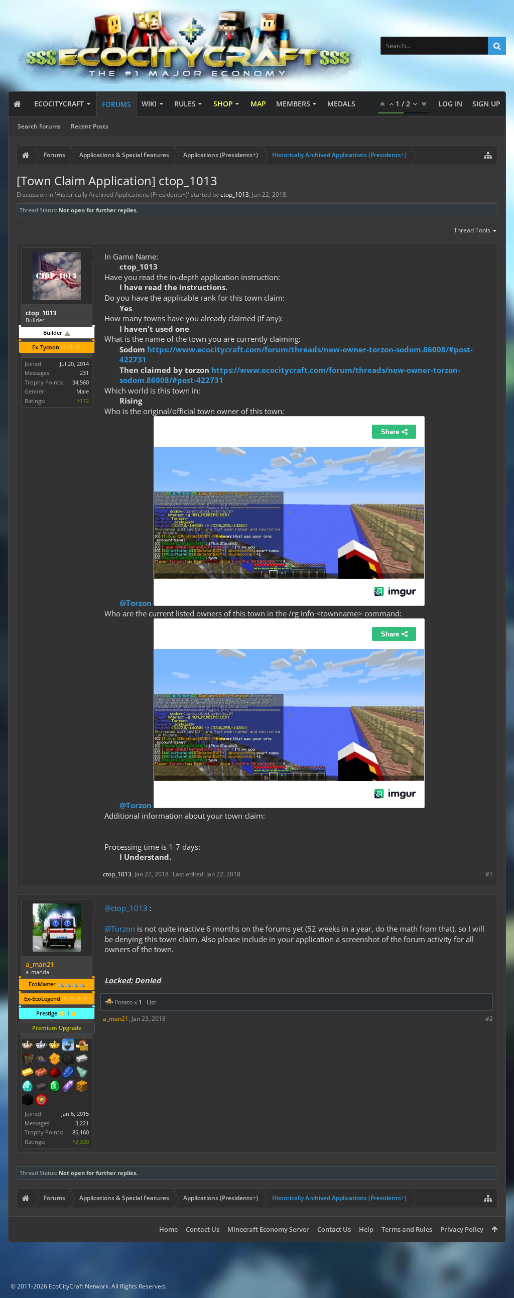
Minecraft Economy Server (268, 1229)
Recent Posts (89, 126)
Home (168, 1229)
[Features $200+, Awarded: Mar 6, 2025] (55, 1073)
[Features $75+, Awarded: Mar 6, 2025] (82, 1060)
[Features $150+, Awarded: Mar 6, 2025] (41, 1073)
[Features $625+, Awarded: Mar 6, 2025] (55, 1087)
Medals (341, 103)
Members (293, 103)
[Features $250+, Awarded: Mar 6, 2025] (68, 1073)
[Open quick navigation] (488, 155)
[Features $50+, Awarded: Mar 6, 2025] (68, 1060)
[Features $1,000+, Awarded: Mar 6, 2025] (82, 1087)
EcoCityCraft (59, 103)
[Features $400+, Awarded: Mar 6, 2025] (28, 1087)
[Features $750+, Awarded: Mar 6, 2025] (68, 1087)
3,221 (82, 1123)
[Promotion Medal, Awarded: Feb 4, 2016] (28, 1060)
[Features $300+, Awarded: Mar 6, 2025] (82, 1073)
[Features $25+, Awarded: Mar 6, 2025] (55, 1060)
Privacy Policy (461, 1229)
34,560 (80, 382)
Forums (116, 104)
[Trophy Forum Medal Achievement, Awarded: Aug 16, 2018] (41, 1101)
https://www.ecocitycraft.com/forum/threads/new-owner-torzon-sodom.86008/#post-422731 (296, 354)
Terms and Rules (406, 1229)
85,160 (80, 1132)
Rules (185, 103)
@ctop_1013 (126, 908)
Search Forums (39, 126)
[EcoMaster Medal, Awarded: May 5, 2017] (41, 1046)
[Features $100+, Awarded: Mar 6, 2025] (28, 1073)
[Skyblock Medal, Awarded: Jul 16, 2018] (68, 1046)
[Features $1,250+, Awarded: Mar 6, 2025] (28, 1101)
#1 (489, 874)
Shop (223, 103)
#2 (489, 1018)
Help (366, 1229)
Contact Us (202, 1229)
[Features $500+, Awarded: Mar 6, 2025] (41, 1087)
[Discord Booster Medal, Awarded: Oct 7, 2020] (41, 1060)
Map (258, 103)
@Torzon (135, 603)
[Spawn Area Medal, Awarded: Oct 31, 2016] (82, 1046)
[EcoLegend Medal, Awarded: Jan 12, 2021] (55, 1046)
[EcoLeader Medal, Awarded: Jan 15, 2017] (28, 1046)
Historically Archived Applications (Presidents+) (122, 194)
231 (84, 372)
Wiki (149, 103)
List (151, 1002)
